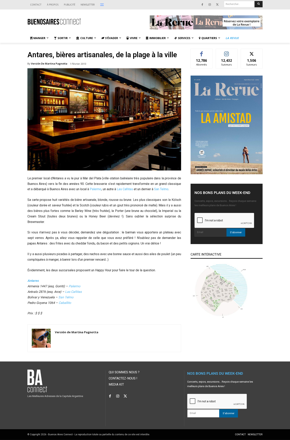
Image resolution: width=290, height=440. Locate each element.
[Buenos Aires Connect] (83, 21)
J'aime (201, 51)
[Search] (258, 4)
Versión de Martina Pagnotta (49, 63)
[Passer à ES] (102, 4)
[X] (217, 4)
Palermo (95, 189)
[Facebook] (202, 4)
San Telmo (161, 189)
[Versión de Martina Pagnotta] (41, 338)
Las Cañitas (125, 189)
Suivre (227, 51)
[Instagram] (209, 4)
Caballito (65, 303)
